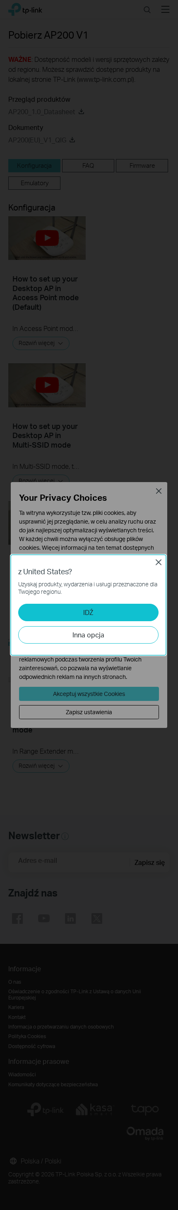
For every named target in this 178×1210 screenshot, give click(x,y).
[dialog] (89, 605)
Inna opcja (88, 634)
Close (158, 562)
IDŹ (88, 612)
